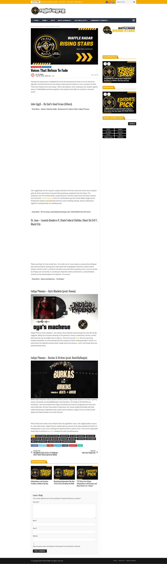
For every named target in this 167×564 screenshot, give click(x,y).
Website (35, 536)
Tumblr (66, 445)
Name (35, 520)
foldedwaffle (80, 436)
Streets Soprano (47, 198)
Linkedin (58, 445)
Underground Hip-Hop (69, 441)
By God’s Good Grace (52, 436)
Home (44, 20)
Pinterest (73, 445)
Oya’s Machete (42, 441)
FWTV (53, 20)
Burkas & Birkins (40, 436)
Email (35, 528)
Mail (81, 445)
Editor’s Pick (46, 67)
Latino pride (81, 439)
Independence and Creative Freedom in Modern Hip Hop (39, 482)
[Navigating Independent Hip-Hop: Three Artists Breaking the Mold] (64, 473)
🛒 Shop (35, 20)
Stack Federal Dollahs (55, 441)
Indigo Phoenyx (63, 439)
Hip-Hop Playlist (36, 439)
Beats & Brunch (64, 20)
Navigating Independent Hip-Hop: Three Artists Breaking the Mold (64, 482)
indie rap (55, 439)
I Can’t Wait (50, 2)
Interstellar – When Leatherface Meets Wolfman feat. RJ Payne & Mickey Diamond (75, 2)
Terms (115, 560)
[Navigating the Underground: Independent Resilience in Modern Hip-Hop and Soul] (119, 72)
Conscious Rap (64, 436)
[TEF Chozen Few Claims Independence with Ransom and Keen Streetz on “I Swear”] (87, 473)
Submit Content (131, 560)
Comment (36, 502)
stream (51, 431)
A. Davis (40, 74)
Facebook (35, 445)
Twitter (43, 445)
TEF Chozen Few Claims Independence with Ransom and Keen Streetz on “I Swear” (87, 483)
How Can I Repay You (88, 452)
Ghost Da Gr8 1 (90, 436)
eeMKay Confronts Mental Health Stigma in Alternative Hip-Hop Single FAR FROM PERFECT (119, 110)
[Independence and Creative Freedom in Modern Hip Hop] (41, 473)
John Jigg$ (72, 439)
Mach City (34, 441)
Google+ (51, 445)
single (78, 338)
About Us (122, 560)
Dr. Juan (73, 436)
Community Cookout (99, 20)
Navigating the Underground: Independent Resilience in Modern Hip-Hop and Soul (117, 79)
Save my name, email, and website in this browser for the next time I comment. (56, 546)
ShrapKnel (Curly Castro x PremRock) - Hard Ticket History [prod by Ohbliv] (46, 453)
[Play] (64, 313)
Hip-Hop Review (46, 439)
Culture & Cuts (80, 20)
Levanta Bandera (90, 439)
